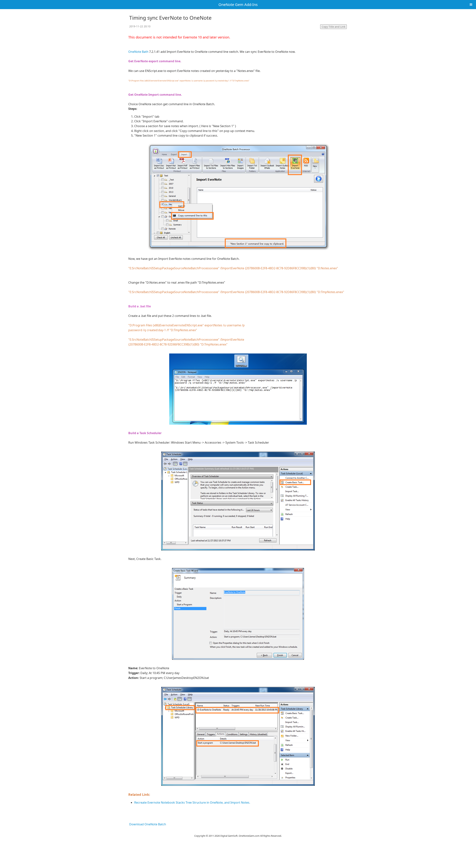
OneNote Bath (138, 52)
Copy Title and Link (333, 26)
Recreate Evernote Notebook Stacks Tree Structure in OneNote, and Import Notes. (192, 802)
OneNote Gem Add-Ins (238, 4)
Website (238, 831)
